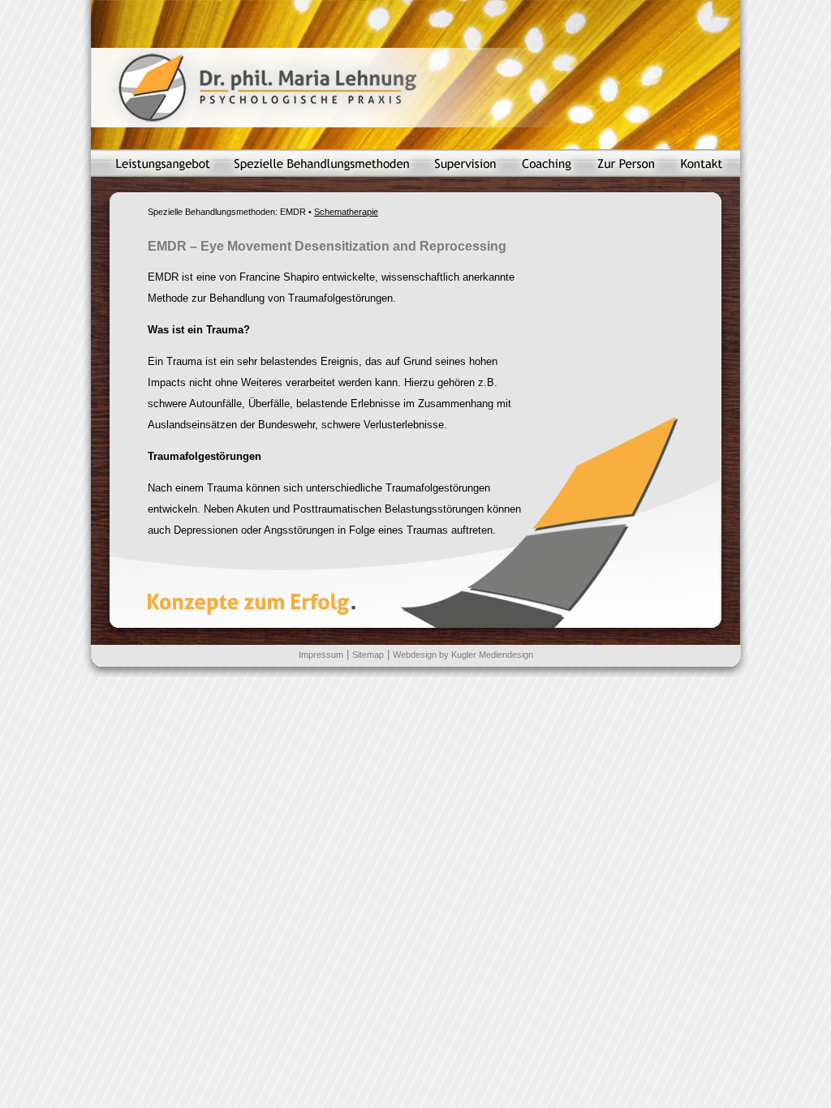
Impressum (321, 654)
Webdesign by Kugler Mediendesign (463, 654)
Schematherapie (346, 212)
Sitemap (368, 654)
